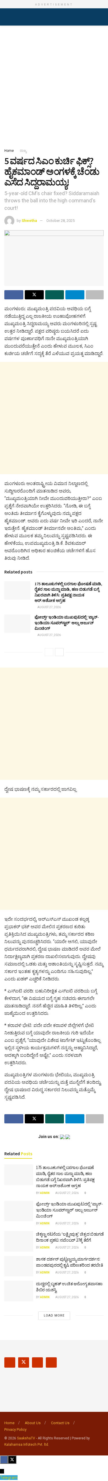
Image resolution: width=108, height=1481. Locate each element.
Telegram (9, 1477)
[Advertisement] (54, 85)
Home (9, 151)
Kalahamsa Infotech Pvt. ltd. (26, 1445)
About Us (33, 1423)
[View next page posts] (59, 652)
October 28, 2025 (60, 220)
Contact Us (60, 1423)
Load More (54, 1315)
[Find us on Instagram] (37, 1362)
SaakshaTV (26, 1438)
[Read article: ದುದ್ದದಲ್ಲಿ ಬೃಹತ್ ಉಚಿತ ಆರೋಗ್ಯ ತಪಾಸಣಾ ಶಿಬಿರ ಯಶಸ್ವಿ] (18, 1291)
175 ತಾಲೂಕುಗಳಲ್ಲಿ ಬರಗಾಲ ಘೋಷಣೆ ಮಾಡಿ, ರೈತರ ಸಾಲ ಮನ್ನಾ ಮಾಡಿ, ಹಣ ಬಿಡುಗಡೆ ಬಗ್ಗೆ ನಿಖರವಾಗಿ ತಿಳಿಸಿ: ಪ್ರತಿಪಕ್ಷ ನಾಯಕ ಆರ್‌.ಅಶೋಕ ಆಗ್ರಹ (68, 592)
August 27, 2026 (49, 607)
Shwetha (29, 220)
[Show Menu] (6, 17)
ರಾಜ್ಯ (23, 151)
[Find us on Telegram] (51, 1362)
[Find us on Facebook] (9, 1362)
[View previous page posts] (49, 652)
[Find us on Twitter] (23, 1362)
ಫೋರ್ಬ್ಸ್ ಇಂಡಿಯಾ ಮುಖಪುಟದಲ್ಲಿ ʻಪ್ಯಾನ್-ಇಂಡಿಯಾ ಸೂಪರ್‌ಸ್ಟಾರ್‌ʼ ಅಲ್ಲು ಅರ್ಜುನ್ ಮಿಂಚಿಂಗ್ (67, 623)
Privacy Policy (15, 1429)
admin (45, 1193)
